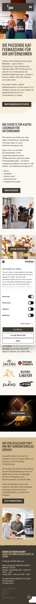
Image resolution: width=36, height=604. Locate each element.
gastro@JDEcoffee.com (15, 561)
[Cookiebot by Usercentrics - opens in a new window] (25, 261)
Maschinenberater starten (17, 104)
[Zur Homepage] (17, 7)
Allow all (18, 329)
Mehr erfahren (11, 191)
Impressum (5, 593)
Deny (18, 341)
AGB (3, 595)
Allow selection (18, 335)
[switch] (29, 302)
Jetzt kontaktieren (13, 501)
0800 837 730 (7, 568)
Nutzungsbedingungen (8, 598)
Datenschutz (5, 591)
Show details (25, 323)
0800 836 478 (21, 565)
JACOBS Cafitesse (18, 249)
